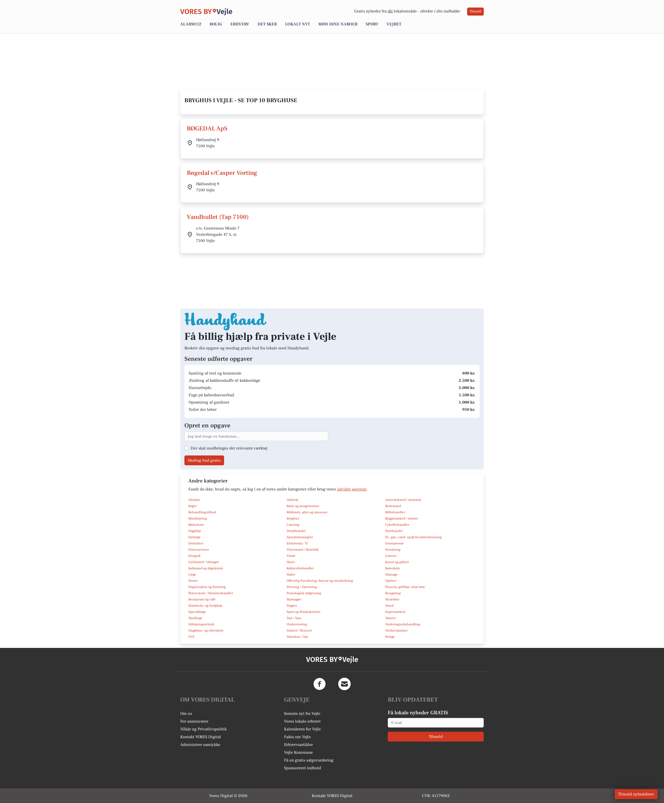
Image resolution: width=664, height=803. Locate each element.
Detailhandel (296, 531)
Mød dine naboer (337, 24)
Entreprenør (394, 543)
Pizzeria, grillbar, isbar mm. (405, 587)
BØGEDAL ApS (207, 128)
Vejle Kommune (298, 752)
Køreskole (392, 568)
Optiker (390, 581)
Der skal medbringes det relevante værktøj (229, 448)
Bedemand (393, 506)
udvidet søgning (351, 489)
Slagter (292, 606)
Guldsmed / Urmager (203, 562)
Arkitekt (293, 500)
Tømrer (390, 618)
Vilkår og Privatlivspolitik (203, 729)
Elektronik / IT (297, 543)
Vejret (393, 24)
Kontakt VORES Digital (200, 736)
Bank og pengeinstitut (303, 506)
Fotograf (194, 556)
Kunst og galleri (397, 562)
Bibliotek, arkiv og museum (307, 512)
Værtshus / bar (297, 637)
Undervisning (297, 624)
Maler (291, 574)
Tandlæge (195, 618)
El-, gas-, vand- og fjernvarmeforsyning (413, 537)
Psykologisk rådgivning (304, 593)
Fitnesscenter (198, 550)
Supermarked (395, 612)
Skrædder (392, 599)
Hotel (291, 562)
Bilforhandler (395, 512)
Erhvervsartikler (298, 744)
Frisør (291, 556)
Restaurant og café (202, 599)
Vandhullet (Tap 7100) (218, 217)
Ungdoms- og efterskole (206, 630)
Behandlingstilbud (202, 512)
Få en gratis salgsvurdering (309, 760)
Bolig (216, 24)
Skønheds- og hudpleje (205, 606)
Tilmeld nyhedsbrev (636, 794)
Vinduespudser (396, 630)
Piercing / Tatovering (302, 587)
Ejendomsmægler (300, 537)
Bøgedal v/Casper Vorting (222, 173)
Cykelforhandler (397, 525)
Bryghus (293, 518)
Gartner (391, 556)
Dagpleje (194, 531)
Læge (192, 574)
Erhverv (239, 24)
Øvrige (390, 637)
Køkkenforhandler (300, 568)
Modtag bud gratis (204, 460)
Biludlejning (197, 518)
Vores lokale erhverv (302, 721)
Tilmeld (475, 11)
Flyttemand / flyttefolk (303, 550)
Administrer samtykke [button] (200, 744)
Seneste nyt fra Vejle (302, 713)
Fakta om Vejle (297, 736)
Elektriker (195, 543)
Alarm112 (190, 24)
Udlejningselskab (201, 624)
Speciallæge (197, 612)
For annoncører (194, 721)
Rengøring (393, 593)
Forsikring (392, 550)
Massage (391, 574)
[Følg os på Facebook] (319, 684)
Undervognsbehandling (402, 624)
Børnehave (196, 525)
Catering (293, 525)
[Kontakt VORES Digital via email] (344, 684)
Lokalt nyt (297, 24)
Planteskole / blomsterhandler (210, 593)
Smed (389, 606)
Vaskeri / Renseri (299, 630)
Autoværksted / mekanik (403, 500)
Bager (192, 506)
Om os (186, 713)
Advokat (194, 500)
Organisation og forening (207, 587)
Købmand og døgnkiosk (205, 568)
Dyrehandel (394, 531)
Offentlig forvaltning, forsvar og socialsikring (320, 581)
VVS (191, 637)
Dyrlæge (194, 537)
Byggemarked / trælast (401, 518)
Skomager (294, 599)
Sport (372, 24)
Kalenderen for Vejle (302, 729)
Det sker (267, 24)
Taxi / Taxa (294, 618)
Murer (193, 581)
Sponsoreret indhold (302, 768)
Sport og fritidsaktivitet (303, 612)
